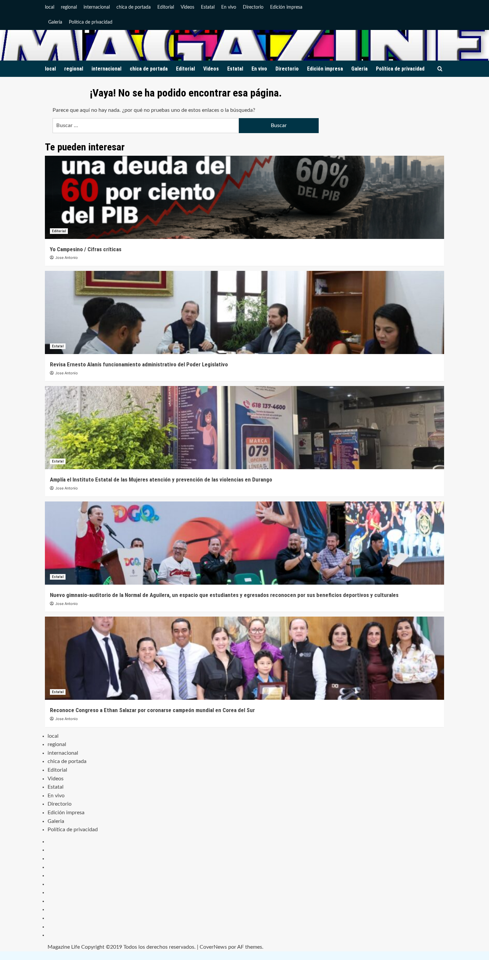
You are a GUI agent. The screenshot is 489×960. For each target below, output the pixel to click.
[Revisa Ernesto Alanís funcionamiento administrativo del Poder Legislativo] (244, 312)
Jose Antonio (66, 257)
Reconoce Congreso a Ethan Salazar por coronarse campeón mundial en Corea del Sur (152, 710)
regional (69, 7)
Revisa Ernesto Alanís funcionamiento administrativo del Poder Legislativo (139, 364)
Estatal (208, 7)
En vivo (228, 7)
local (49, 7)
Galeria (55, 22)
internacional (96, 7)
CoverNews (213, 947)
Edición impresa (286, 7)
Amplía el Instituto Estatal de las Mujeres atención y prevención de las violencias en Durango (161, 479)
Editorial (165, 7)
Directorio (253, 7)
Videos (187, 7)
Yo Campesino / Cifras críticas (85, 249)
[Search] (440, 69)
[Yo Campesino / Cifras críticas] (244, 197)
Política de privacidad (90, 22)
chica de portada (133, 7)
